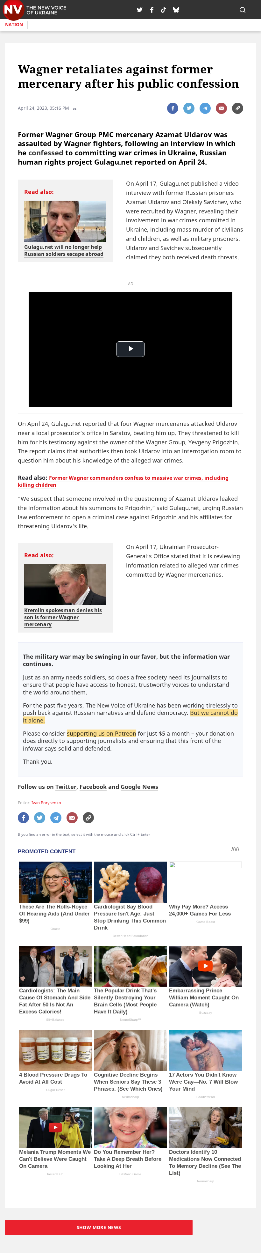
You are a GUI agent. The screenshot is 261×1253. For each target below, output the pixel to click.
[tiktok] (163, 9)
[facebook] (152, 9)
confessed (45, 152)
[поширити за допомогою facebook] (172, 108)
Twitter (65, 786)
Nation (14, 24)
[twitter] (140, 9)
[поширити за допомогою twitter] (188, 108)
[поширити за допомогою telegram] (205, 108)
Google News (139, 786)
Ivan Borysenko (46, 802)
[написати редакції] (221, 108)
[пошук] (242, 9)
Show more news (99, 1227)
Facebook (93, 786)
